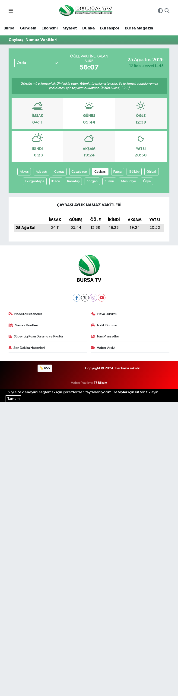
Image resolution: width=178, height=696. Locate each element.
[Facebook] (76, 298)
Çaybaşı (100, 171)
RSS (47, 368)
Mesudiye (128, 181)
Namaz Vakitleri (26, 325)
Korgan (92, 181)
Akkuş (24, 171)
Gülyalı (151, 171)
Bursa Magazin (139, 28)
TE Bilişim (100, 383)
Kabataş (73, 181)
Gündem (28, 28)
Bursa (8, 28)
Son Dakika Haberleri (29, 348)
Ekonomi (49, 28)
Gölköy (134, 171)
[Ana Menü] (11, 11)
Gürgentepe (34, 181)
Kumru (109, 181)
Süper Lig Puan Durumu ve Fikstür (38, 336)
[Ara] (167, 11)
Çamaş (59, 171)
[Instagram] (93, 298)
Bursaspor (110, 28)
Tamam (13, 399)
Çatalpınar (79, 171)
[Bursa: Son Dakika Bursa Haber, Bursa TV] (85, 11)
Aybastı (41, 171)
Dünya (88, 28)
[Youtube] (101, 298)
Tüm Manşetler (107, 336)
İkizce (55, 181)
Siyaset (70, 28)
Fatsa (117, 171)
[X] (85, 298)
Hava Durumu (107, 314)
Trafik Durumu (106, 325)
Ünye (147, 181)
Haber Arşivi (106, 348)
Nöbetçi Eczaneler (28, 314)
